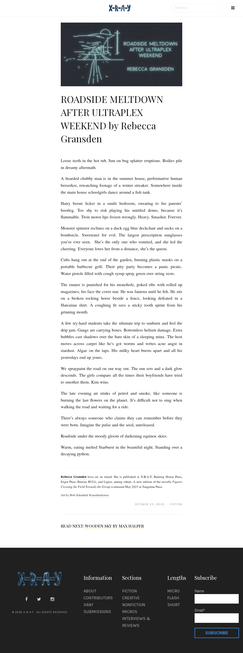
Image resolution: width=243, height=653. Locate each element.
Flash (173, 597)
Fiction (129, 591)
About (90, 591)
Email (199, 610)
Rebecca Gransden (73, 476)
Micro (173, 591)
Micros (129, 611)
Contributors (98, 597)
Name (199, 591)
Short (173, 604)
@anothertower (99, 495)
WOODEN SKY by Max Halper (114, 525)
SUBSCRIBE (216, 633)
